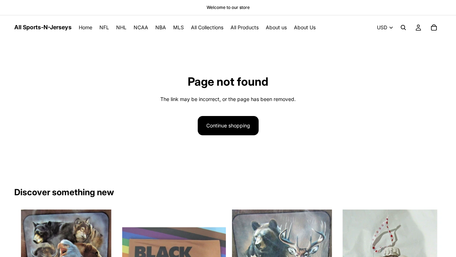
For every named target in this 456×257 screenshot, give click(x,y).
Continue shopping (228, 125)
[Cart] (434, 27)
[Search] (403, 27)
